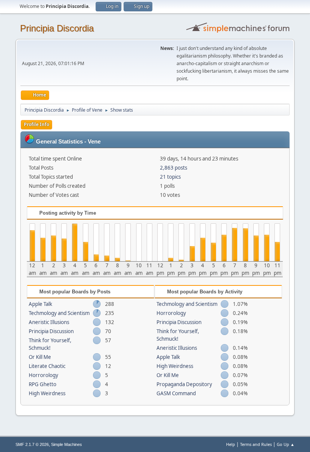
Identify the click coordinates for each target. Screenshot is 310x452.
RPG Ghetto (42, 384)
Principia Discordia (57, 28)
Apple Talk (40, 304)
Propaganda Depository (184, 384)
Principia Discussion (51, 331)
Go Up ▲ (285, 444)
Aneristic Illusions (49, 322)
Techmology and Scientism (59, 313)
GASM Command (176, 393)
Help (230, 444)
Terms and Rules (256, 444)
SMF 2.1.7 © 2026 (32, 444)
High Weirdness (47, 393)
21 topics (170, 176)
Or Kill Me (40, 357)
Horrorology (43, 375)
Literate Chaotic (47, 366)
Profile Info (36, 124)
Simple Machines (66, 444)
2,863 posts (173, 167)
